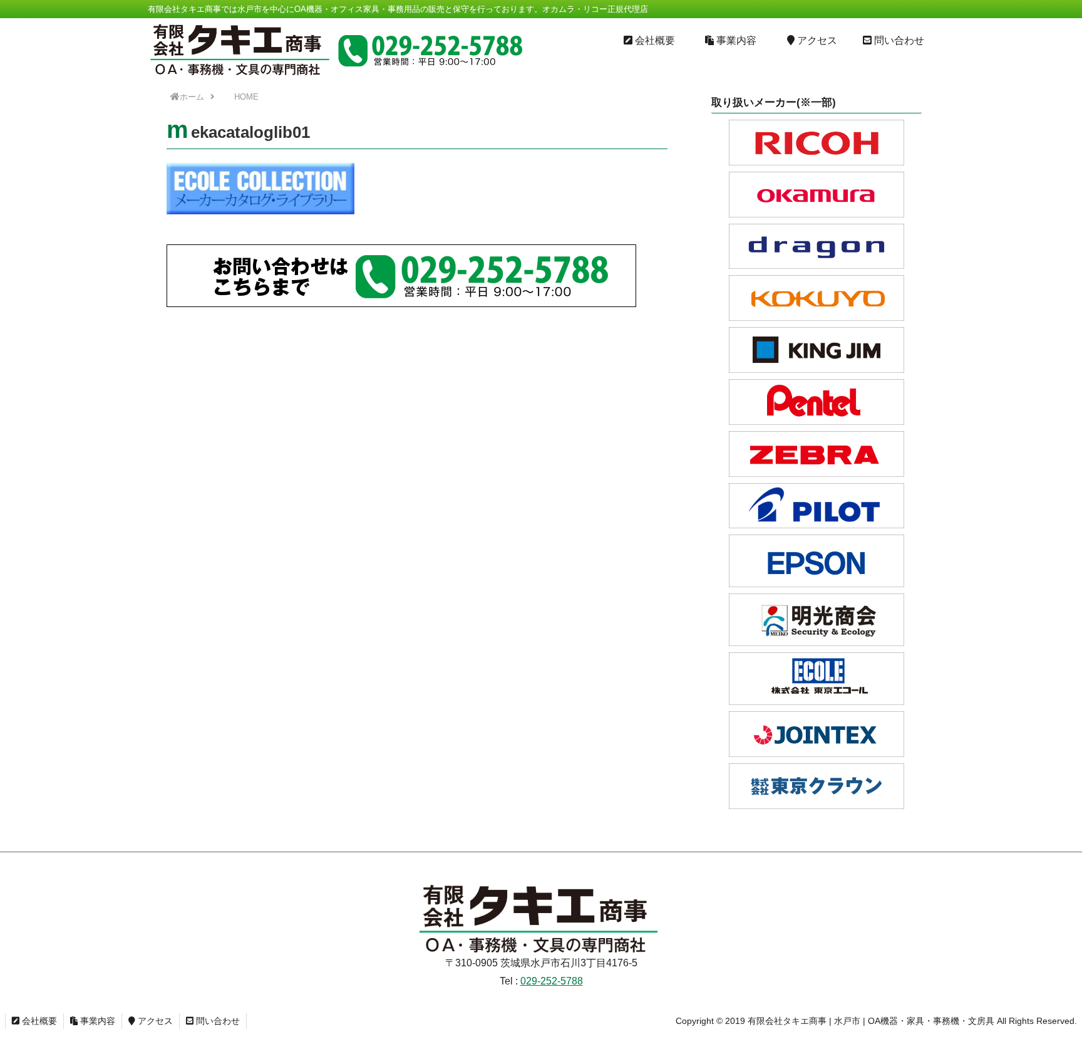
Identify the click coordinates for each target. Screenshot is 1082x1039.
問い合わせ (216, 1021)
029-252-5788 (551, 981)
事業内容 (96, 1021)
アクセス (154, 1021)
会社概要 (38, 1021)
